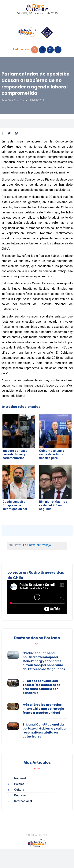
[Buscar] (50, 49)
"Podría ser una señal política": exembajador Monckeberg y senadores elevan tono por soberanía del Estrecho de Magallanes (44, 661)
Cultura (19, 789)
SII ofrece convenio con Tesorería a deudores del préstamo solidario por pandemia (42, 687)
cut (39, 545)
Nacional (20, 778)
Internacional (23, 801)
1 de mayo (29, 545)
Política (19, 784)
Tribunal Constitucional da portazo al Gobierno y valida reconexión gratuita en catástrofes (44, 730)
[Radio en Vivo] (34, 49)
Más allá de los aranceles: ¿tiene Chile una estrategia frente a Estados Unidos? (43, 709)
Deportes (20, 795)
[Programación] (42, 49)
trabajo (46, 545)
